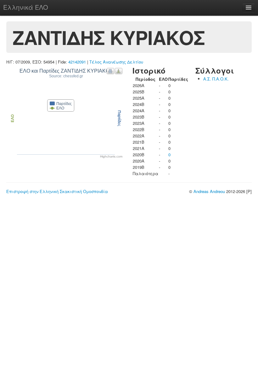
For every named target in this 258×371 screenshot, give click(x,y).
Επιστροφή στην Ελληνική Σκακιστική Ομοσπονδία (57, 191)
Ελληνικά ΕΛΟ (25, 7)
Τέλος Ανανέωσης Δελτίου (116, 62)
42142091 (77, 62)
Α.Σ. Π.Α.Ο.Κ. (216, 79)
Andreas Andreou (209, 191)
